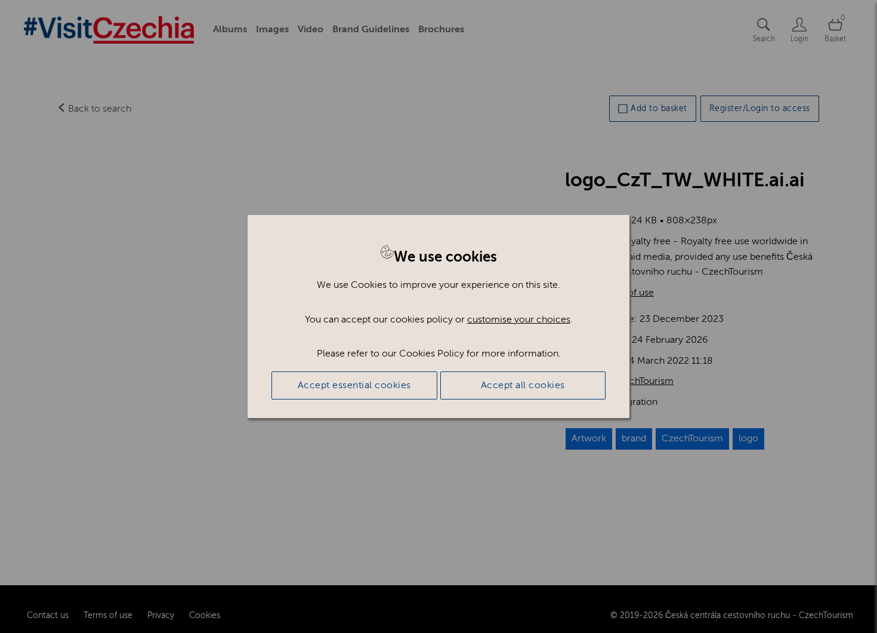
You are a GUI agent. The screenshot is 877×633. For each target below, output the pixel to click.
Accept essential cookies (354, 385)
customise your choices (518, 319)
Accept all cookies (523, 385)
